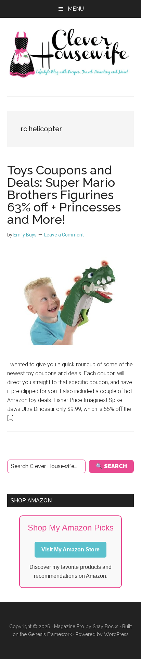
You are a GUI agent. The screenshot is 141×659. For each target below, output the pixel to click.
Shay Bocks (105, 626)
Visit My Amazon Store (70, 549)
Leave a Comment (64, 234)
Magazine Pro (69, 626)
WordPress (116, 634)
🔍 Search (111, 466)
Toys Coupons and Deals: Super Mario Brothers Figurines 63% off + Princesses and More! (64, 195)
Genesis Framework (50, 634)
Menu (76, 8)
